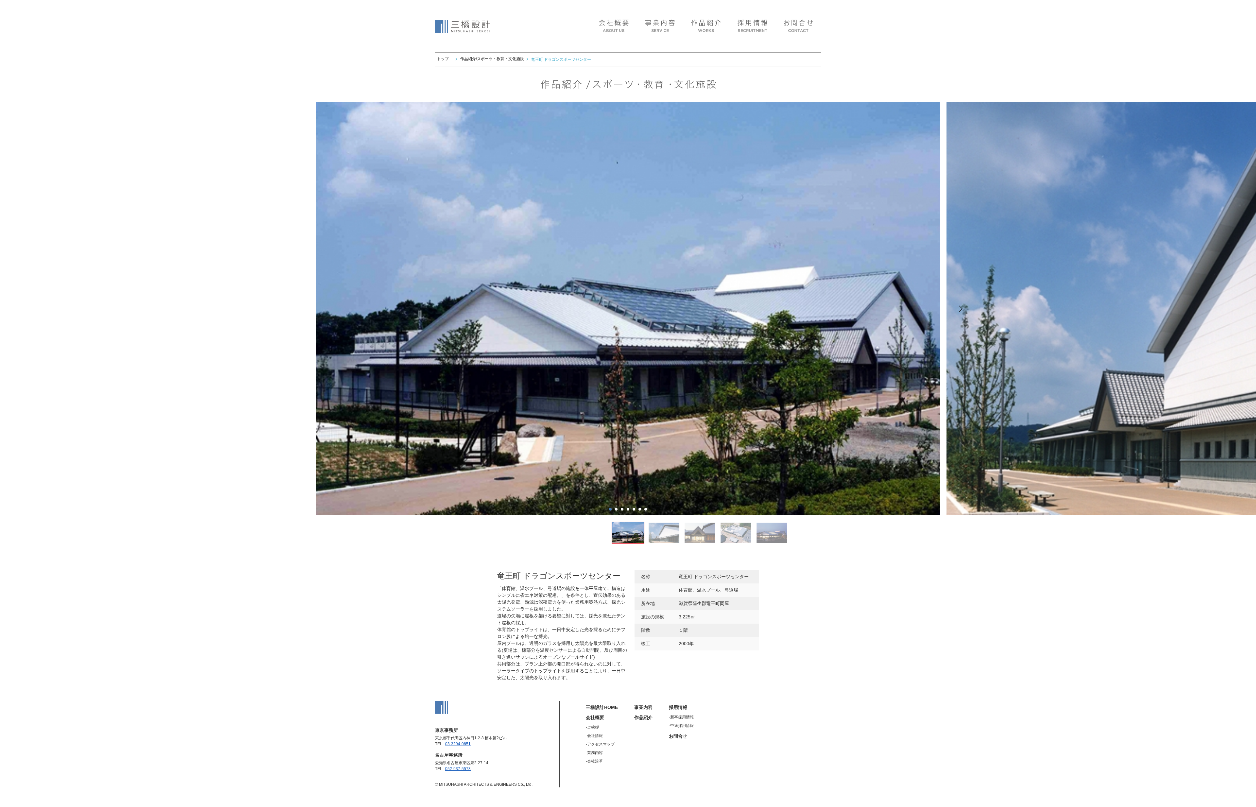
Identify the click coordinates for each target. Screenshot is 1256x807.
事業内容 (643, 707)
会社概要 (595, 717)
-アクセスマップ (600, 744)
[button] (960, 308)
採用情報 (678, 707)
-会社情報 (594, 735)
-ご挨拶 (592, 727)
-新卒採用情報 (681, 717)
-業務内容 (594, 752)
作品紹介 (643, 717)
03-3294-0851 (458, 744)
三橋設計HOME (602, 707)
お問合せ (678, 736)
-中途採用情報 (681, 725)
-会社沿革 (594, 761)
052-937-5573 (458, 768)
